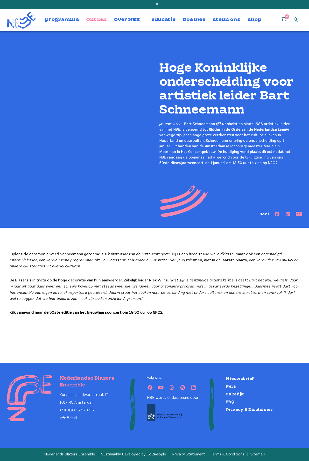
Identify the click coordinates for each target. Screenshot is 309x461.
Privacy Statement (188, 454)
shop (254, 20)
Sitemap (257, 454)
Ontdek (96, 20)
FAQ (230, 402)
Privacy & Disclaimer (249, 410)
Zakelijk (235, 394)
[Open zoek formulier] (296, 20)
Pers (231, 386)
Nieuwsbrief (240, 379)
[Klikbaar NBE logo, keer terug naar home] (22, 20)
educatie (163, 20)
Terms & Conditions (227, 454)
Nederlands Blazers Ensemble (69, 454)
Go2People (156, 454)
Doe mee (194, 20)
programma (62, 20)
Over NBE (127, 20)
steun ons (226, 20)
